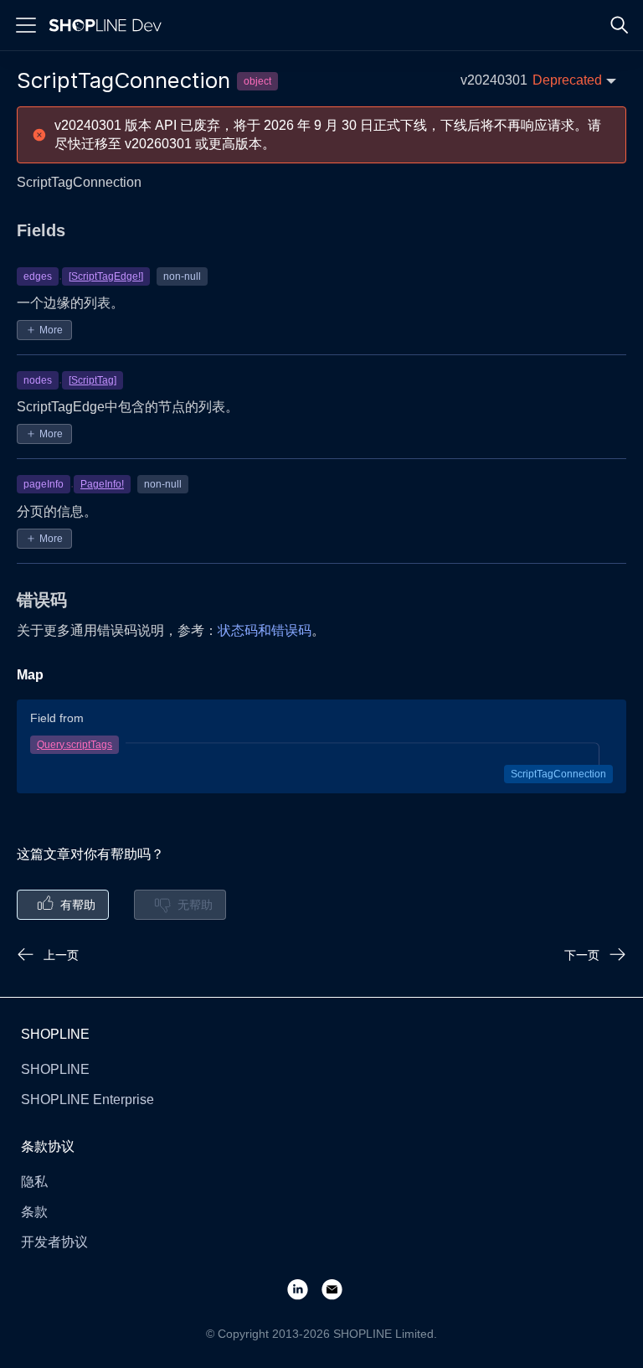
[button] (538, 80)
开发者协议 (54, 1242)
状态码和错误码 (264, 630)
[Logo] (108, 25)
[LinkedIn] (304, 1289)
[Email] (339, 1289)
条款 (34, 1212)
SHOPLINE (55, 1069)
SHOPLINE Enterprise (87, 1099)
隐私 (34, 1181)
